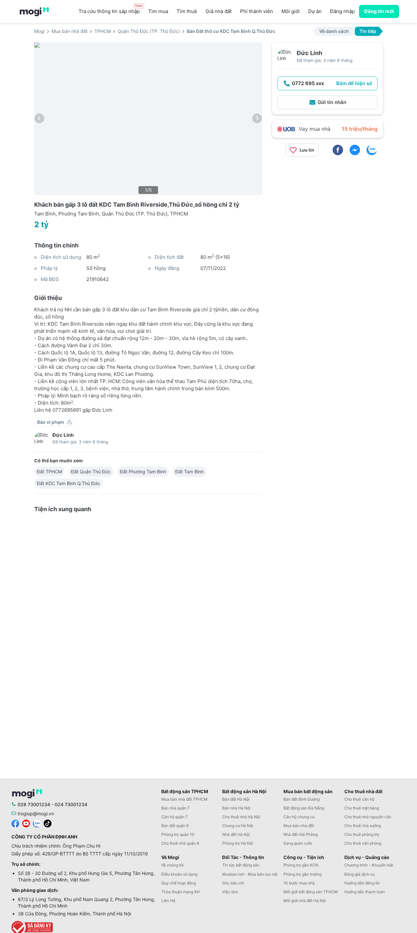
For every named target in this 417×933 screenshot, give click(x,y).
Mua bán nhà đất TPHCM (184, 799)
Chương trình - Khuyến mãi (368, 865)
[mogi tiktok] (47, 822)
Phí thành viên (256, 11)
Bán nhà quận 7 (175, 808)
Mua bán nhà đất (298, 825)
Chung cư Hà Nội (237, 825)
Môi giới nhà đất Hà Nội (304, 900)
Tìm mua (158, 11)
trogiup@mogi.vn (36, 813)
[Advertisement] (327, 207)
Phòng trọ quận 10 (177, 834)
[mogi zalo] (37, 822)
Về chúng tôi (172, 865)
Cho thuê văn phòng (362, 843)
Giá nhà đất (219, 11)
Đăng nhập (342, 11)
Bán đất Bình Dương (301, 799)
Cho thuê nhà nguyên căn (367, 816)
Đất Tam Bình (189, 471)
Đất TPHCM (49, 471)
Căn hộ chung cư (298, 816)
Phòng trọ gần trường (302, 874)
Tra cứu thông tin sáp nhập (110, 9)
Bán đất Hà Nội (236, 799)
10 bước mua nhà (299, 883)
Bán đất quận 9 (175, 825)
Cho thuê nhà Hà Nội (241, 816)
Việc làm (230, 891)
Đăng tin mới (379, 11)
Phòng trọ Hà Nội (237, 843)
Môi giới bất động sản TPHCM (310, 891)
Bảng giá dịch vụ (359, 874)
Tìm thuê (187, 11)
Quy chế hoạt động (178, 883)
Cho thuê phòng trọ (361, 834)
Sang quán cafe (297, 843)
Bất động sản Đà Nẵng (303, 808)
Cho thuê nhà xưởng (362, 825)
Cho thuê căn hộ (359, 799)
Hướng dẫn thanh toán (364, 891)
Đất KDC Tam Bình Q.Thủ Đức (68, 483)
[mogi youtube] (26, 822)
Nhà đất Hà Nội (236, 834)
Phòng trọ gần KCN (300, 865)
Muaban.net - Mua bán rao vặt (250, 874)
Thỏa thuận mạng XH (180, 891)
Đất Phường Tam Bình (143, 471)
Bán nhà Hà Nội (236, 808)
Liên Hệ (168, 900)
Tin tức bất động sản (240, 865)
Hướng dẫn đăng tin (362, 883)
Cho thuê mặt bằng (361, 808)
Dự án (315, 11)
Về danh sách (334, 31)
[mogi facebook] (15, 822)
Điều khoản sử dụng (179, 874)
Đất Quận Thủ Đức (91, 471)
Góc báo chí (233, 883)
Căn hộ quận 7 (174, 816)
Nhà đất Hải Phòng (300, 834)
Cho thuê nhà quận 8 (180, 843)
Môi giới (290, 11)
